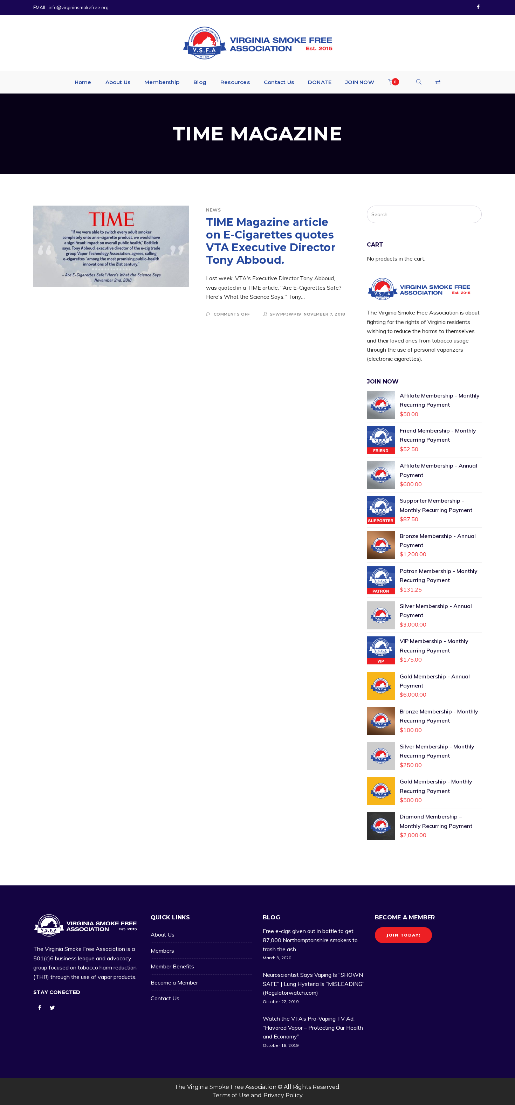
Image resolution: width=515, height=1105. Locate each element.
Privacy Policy (283, 1095)
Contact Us (165, 998)
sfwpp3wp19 (285, 314)
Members (162, 950)
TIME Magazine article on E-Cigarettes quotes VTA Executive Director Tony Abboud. (271, 241)
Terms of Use (230, 1095)
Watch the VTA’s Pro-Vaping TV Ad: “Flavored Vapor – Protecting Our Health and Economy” (313, 1027)
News (213, 210)
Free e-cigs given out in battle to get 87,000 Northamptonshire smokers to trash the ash (310, 939)
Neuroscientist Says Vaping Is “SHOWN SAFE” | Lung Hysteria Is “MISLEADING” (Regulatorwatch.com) (313, 983)
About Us (162, 934)
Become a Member (174, 982)
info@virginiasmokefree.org (79, 7)
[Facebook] (478, 7)
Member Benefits (172, 966)
